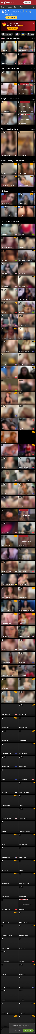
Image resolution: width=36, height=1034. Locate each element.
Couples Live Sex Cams (10, 99)
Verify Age (11, 17)
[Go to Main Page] (11, 3)
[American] (17, 34)
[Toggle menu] (2, 2)
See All (33, 38)
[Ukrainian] (23, 34)
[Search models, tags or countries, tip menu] (33, 7)
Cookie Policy (22, 1027)
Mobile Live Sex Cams (9, 129)
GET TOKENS (12, 28)
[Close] (33, 23)
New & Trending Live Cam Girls (13, 161)
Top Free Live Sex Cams (10, 68)
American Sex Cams (12, 38)
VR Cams (4, 191)
